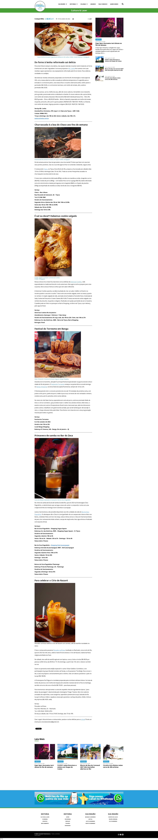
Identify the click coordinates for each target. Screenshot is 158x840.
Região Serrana (113, 819)
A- (88, 19)
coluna (83, 719)
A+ (90, 19)
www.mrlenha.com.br (42, 118)
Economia (45, 819)
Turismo (67, 823)
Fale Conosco (103, 4)
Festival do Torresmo (57, 384)
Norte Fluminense (90, 823)
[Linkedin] (51, 19)
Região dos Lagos (113, 817)
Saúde (67, 817)
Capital (90, 819)
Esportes (45, 821)
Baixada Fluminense (90, 817)
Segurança (68, 819)
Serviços (67, 821)
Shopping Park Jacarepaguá (60, 545)
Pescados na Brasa (59, 650)
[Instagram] (118, 834)
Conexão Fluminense (40, 6)
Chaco (45, 169)
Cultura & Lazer (45, 817)
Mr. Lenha (72, 68)
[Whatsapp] (45, 19)
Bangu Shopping (42, 387)
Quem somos (114, 4)
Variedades (68, 825)
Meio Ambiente (45, 823)
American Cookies (76, 282)
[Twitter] (49, 19)
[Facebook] (47, 19)
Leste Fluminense (90, 821)
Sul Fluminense (113, 821)
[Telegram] (52, 19)
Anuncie (93, 4)
